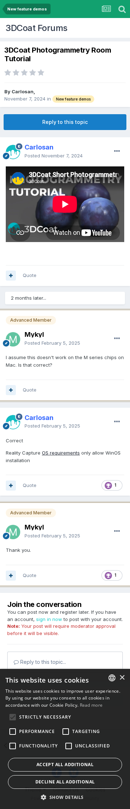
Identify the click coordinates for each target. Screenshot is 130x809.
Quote (29, 275)
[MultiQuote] (11, 276)
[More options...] (117, 151)
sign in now (49, 619)
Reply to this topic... (42, 662)
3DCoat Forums (36, 28)
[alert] (65, 739)
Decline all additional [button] (65, 782)
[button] (64, 797)
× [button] (122, 677)
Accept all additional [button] (65, 764)
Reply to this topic (65, 122)
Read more (91, 705)
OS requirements (61, 453)
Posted (54, 155)
